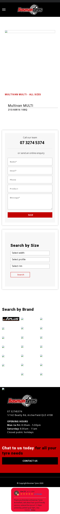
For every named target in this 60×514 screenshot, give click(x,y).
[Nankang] (49, 318)
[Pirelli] (49, 337)
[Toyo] (49, 365)
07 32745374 (14, 411)
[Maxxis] (30, 365)
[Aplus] (11, 319)
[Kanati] (30, 337)
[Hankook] (30, 318)
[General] (11, 365)
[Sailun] (49, 346)
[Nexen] (49, 328)
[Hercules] (30, 328)
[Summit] (49, 355)
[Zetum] (49, 374)
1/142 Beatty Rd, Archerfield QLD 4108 (30, 415)
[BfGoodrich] (11, 328)
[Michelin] (30, 374)
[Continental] (11, 337)
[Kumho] (30, 355)
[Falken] (11, 346)
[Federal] (11, 356)
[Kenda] (30, 346)
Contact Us (30, 460)
